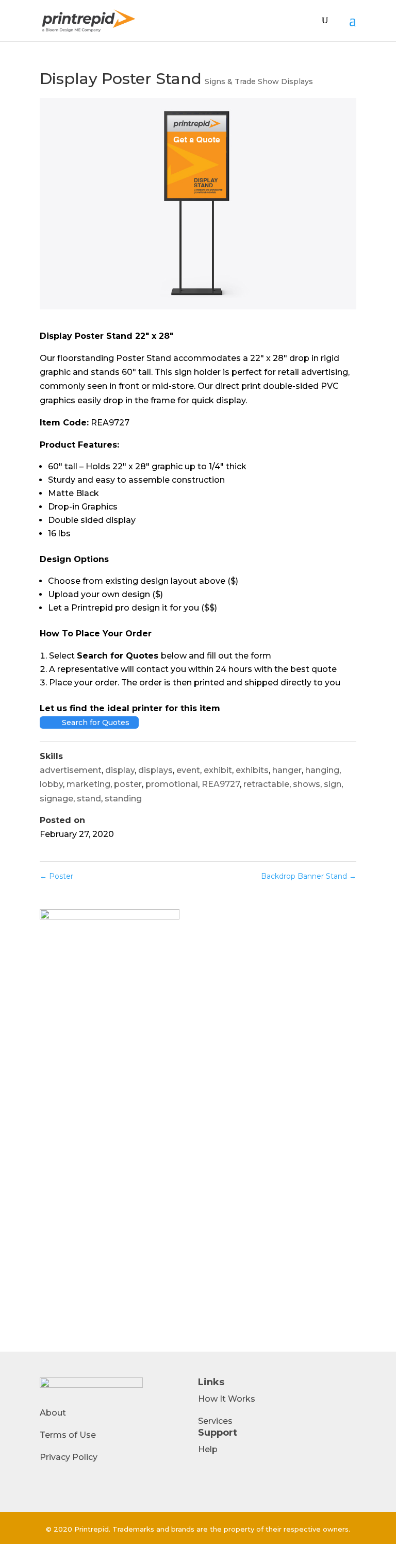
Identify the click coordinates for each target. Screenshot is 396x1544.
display (120, 770)
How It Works (226, 1399)
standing (123, 798)
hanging (322, 770)
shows (306, 784)
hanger (287, 770)
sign (332, 784)
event (188, 770)
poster (128, 784)
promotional (171, 784)
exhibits (252, 770)
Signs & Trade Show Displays (259, 81)
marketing (88, 784)
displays (155, 770)
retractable (266, 784)
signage (56, 798)
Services (215, 1421)
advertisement (71, 770)
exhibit (218, 770)
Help (208, 1449)
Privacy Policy (68, 1457)
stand (89, 798)
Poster (56, 876)
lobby (51, 784)
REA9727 (221, 784)
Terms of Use (68, 1435)
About (53, 1413)
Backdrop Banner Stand (308, 876)
